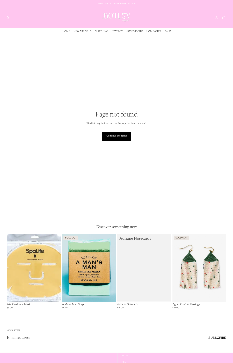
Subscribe (217, 338)
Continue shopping (116, 136)
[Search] (8, 17)
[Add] (55, 296)
